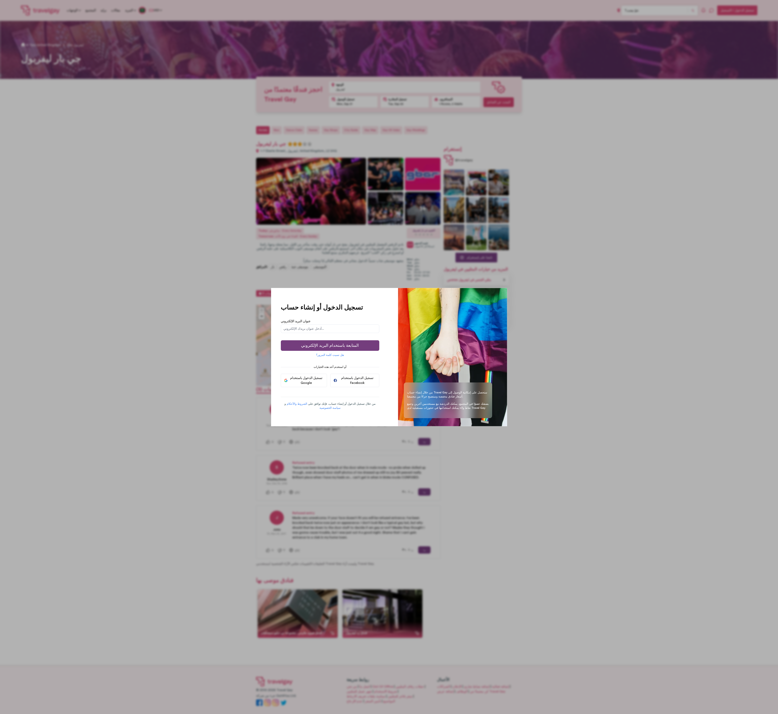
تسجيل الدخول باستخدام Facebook (357, 380)
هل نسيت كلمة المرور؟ (330, 355)
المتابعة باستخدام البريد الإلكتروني (330, 346)
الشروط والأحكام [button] (297, 404)
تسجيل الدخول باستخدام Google (306, 380)
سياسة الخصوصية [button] (330, 408)
